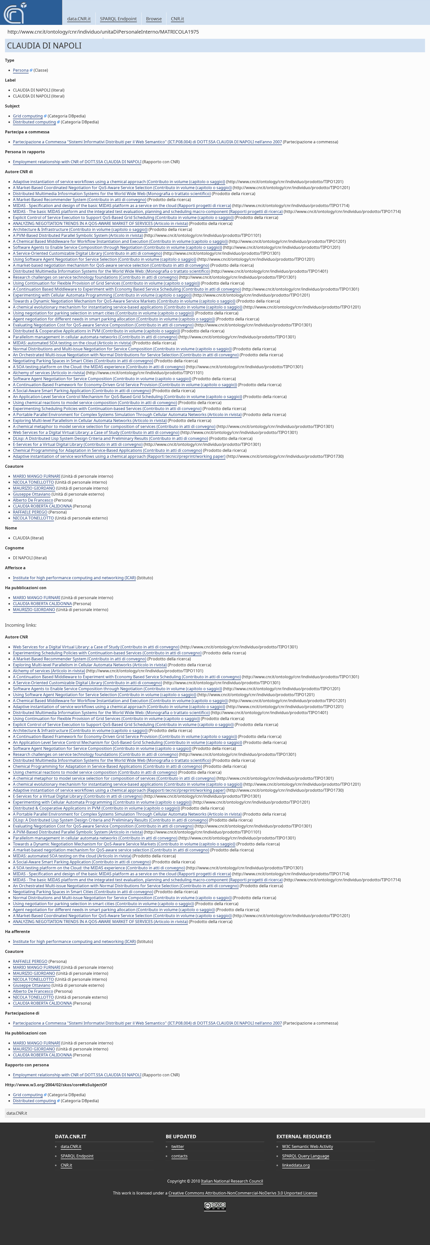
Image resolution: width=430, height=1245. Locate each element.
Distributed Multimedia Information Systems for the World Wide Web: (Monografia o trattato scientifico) (111, 271)
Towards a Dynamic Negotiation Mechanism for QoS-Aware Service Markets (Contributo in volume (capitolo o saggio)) (124, 301)
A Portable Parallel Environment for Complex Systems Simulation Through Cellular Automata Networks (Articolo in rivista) (127, 414)
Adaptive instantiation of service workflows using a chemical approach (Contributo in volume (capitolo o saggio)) (119, 181)
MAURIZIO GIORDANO (34, 488)
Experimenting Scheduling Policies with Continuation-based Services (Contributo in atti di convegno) (107, 408)
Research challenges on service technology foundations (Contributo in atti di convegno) (95, 277)
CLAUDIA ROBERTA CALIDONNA (42, 506)
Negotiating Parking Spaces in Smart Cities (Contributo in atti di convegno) (83, 360)
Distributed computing (34, 122)
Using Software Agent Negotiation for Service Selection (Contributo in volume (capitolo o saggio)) (104, 259)
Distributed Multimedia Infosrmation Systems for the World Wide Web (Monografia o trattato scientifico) (112, 193)
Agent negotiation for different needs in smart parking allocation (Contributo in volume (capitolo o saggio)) (114, 319)
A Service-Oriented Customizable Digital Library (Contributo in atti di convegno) (87, 253)
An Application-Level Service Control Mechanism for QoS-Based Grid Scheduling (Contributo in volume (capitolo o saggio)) (127, 396)
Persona (21, 70)
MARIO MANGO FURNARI (36, 476)
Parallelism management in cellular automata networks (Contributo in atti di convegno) (95, 337)
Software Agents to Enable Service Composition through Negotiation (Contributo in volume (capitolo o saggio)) (117, 247)
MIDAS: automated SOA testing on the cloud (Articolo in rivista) (72, 343)
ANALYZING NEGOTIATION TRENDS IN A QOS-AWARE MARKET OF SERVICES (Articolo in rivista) (100, 223)
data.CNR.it (79, 19)
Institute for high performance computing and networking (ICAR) (74, 577)
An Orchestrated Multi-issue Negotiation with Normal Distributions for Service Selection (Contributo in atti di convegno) (126, 355)
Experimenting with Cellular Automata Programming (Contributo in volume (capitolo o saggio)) (102, 295)
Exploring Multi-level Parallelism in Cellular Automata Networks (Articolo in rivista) (90, 420)
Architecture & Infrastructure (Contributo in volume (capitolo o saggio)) (80, 229)
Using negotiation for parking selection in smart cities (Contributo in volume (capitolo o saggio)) (103, 313)
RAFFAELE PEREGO (30, 512)
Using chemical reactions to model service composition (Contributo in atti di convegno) (95, 402)
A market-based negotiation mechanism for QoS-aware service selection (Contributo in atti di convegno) (111, 265)
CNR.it (177, 19)
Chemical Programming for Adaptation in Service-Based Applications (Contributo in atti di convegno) (107, 450)
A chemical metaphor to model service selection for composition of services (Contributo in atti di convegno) (114, 426)
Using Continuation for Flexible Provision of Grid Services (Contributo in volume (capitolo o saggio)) (106, 283)
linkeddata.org (296, 1165)
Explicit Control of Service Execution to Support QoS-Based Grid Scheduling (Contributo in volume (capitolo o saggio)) (123, 217)
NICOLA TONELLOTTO (33, 482)
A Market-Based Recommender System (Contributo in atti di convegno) (79, 199)
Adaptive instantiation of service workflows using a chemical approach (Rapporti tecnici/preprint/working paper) (119, 456)
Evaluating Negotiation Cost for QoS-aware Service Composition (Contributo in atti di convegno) (103, 325)
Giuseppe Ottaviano (32, 494)
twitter (177, 1146)
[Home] (31, 12)
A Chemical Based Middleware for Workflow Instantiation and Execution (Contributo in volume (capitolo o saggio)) (120, 241)
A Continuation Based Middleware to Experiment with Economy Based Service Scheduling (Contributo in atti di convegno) (127, 289)
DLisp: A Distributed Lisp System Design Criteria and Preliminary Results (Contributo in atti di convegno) (110, 438)
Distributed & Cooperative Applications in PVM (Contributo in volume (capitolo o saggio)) (96, 331)
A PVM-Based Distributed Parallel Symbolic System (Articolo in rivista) (78, 235)
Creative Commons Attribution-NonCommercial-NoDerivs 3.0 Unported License (242, 1193)
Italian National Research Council (232, 1181)
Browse (154, 19)
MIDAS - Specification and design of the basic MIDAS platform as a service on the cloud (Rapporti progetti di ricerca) (122, 205)
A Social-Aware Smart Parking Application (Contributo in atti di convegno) (82, 390)
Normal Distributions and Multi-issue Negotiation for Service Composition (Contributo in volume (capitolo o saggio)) (122, 349)
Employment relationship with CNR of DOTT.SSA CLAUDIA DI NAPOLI (77, 161)
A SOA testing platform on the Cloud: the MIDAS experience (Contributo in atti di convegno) (99, 366)
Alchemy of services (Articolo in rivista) (49, 372)
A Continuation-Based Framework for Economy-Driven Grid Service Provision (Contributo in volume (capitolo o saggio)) (125, 384)
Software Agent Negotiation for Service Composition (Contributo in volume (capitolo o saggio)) (102, 378)
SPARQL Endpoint (118, 19)
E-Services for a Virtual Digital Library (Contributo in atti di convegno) (78, 444)
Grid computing (28, 116)
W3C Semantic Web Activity (307, 1146)
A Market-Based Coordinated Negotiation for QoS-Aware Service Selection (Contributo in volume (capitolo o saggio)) (122, 187)
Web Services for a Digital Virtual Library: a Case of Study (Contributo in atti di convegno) (96, 432)
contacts (179, 1156)
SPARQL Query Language (305, 1156)
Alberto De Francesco (33, 500)
